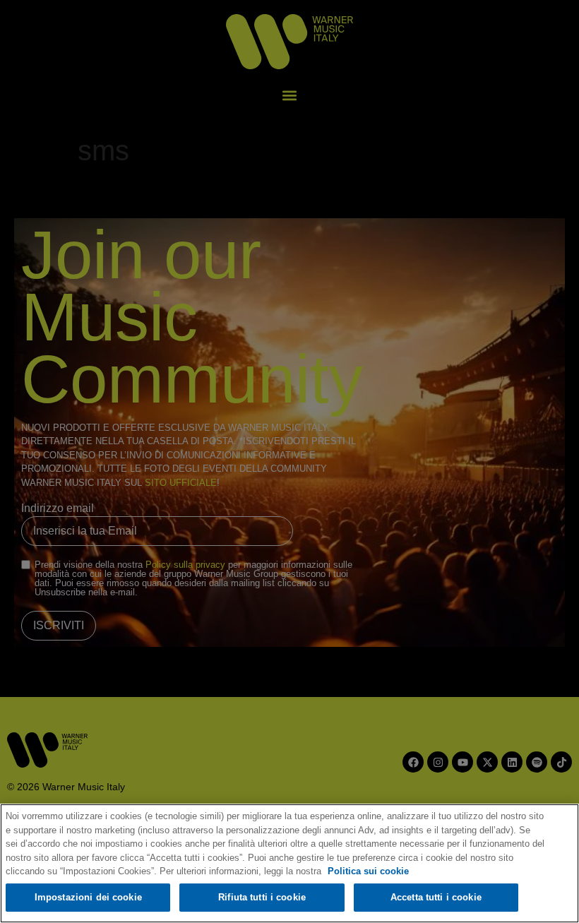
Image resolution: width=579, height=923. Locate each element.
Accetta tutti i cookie (436, 897)
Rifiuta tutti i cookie (262, 897)
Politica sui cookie (368, 871)
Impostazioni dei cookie (88, 897)
